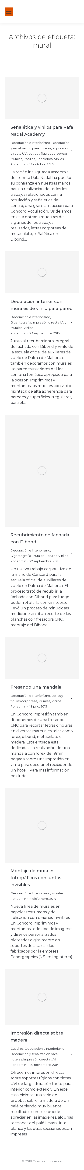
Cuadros (16, 1048)
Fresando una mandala (35, 687)
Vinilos (59, 159)
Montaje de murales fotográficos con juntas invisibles (35, 877)
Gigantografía (20, 322)
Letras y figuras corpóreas (48, 153)
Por (18, 164)
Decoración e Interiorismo (30, 143)
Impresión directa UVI (48, 322)
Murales (16, 159)
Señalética (44, 159)
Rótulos (29, 159)
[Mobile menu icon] (9, 11)
